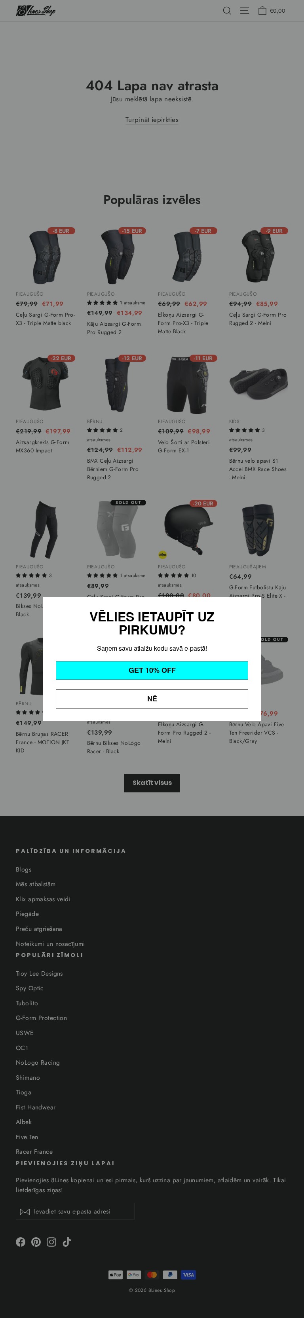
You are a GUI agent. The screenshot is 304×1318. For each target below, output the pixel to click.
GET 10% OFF (152, 670)
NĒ (152, 698)
